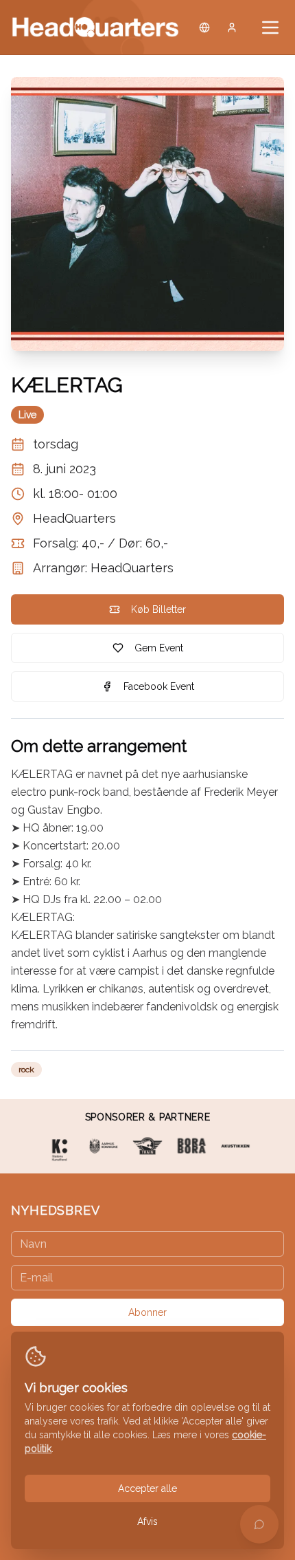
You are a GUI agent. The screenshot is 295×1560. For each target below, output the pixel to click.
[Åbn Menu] (270, 27)
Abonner (147, 1312)
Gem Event (158, 647)
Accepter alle (147, 1488)
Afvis (147, 1521)
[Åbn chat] (259, 1524)
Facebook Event (158, 686)
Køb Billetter (158, 609)
